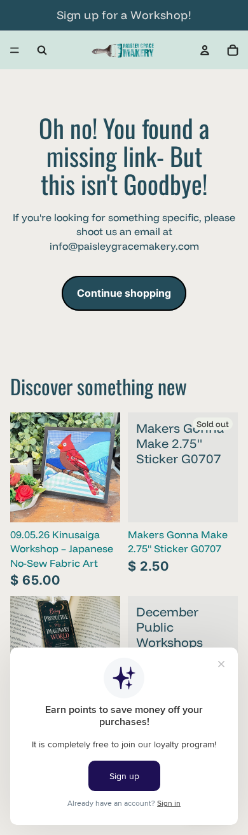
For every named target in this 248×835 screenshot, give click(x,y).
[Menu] (14, 50)
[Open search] (42, 50)
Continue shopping (124, 293)
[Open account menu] (205, 50)
